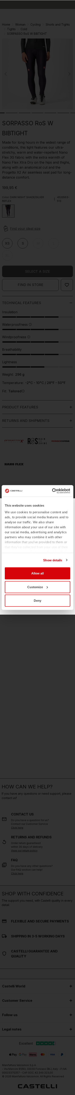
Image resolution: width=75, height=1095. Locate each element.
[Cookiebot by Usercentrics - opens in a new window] (53, 490)
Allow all (37, 573)
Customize (35, 587)
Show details (52, 560)
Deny (37, 600)
